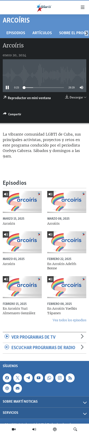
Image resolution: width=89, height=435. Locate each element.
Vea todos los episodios (69, 320)
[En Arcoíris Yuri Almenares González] (22, 287)
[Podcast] (55, 429)
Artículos (42, 33)
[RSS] (70, 377)
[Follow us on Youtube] (38, 377)
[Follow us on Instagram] (59, 377)
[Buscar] (75, 429)
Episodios (15, 33)
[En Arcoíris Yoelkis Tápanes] (66, 287)
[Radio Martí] (34, 429)
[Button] (12, 115)
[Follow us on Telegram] (28, 377)
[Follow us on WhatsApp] (49, 377)
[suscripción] (17, 388)
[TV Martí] (14, 429)
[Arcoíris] (22, 202)
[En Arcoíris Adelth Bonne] (66, 242)
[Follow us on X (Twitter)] (17, 377)
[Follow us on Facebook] (7, 377)
